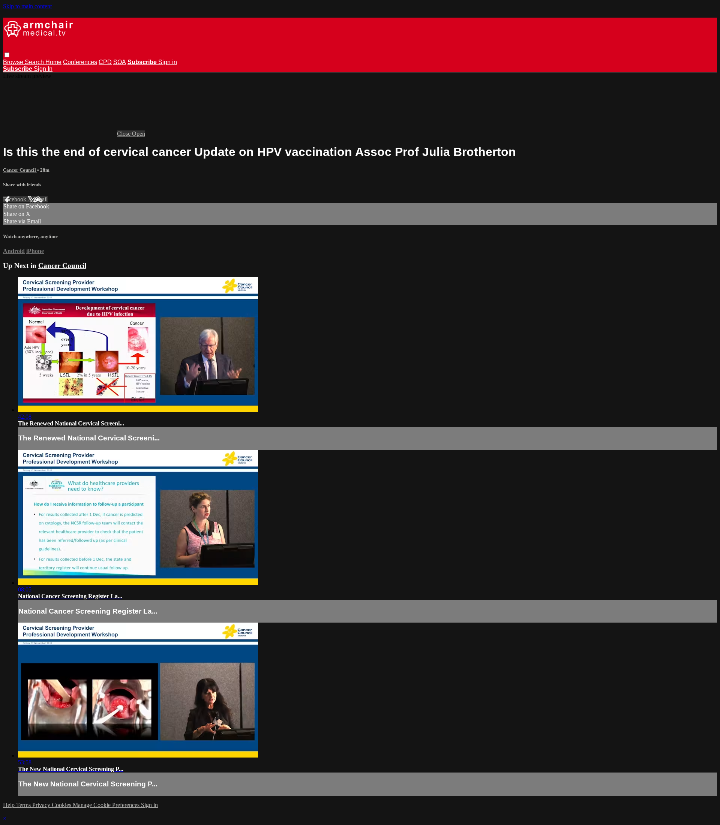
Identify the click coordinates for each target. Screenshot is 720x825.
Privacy (42, 805)
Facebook (15, 199)
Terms (24, 805)
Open (138, 133)
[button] (6, 54)
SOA (119, 62)
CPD (105, 62)
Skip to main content (27, 6)
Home (53, 62)
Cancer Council (20, 170)
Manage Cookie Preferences (107, 805)
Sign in (167, 62)
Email (41, 199)
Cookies (62, 805)
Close (124, 133)
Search (35, 62)
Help (9, 805)
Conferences (80, 62)
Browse (14, 62)
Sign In (43, 69)
